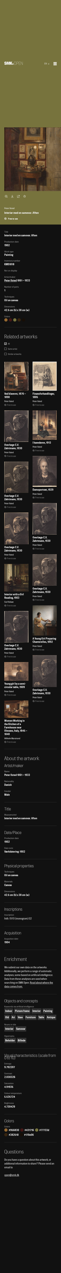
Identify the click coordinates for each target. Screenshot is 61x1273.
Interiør (9, 1028)
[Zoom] (6, 196)
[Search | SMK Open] (13, 63)
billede (21, 1040)
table (41, 1017)
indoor (8, 1011)
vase (20, 1017)
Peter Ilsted (10, 280)
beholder (10, 1040)
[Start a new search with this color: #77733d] (14, 320)
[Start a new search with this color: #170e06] (23, 320)
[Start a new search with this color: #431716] (10, 320)
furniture (31, 1017)
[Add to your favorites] (25, 196)
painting (47, 1011)
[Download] (13, 196)
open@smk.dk (11, 1175)
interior (36, 1011)
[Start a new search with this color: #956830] (6, 320)
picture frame (22, 1011)
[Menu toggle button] (55, 64)
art (13, 1017)
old (7, 1017)
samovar (20, 1028)
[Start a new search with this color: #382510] (19, 320)
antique (51, 1017)
